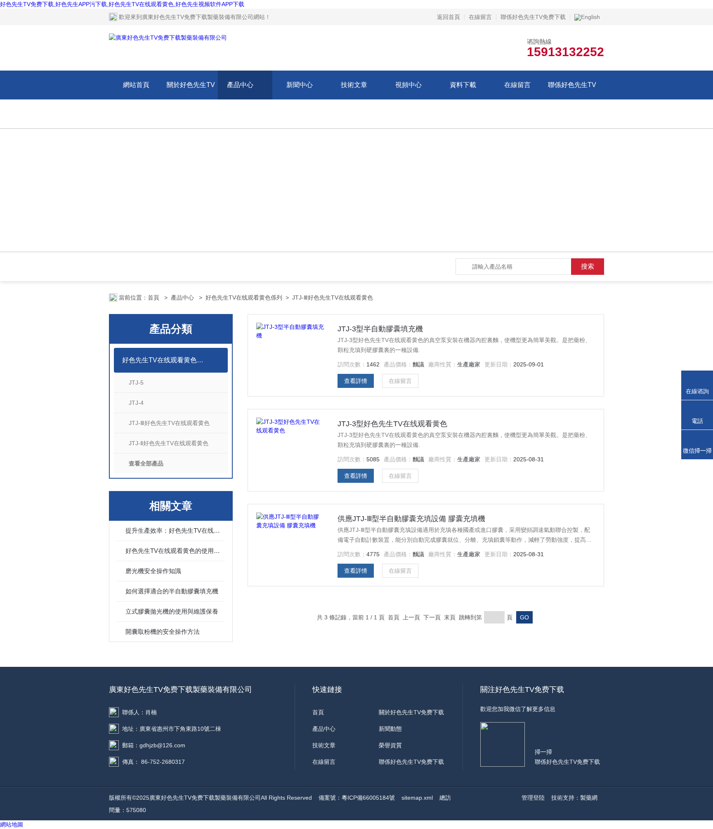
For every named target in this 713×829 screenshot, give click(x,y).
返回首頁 (448, 17)
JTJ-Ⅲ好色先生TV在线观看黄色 (332, 297)
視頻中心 (408, 84)
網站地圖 (11, 824)
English (590, 17)
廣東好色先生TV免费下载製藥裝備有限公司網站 (203, 17)
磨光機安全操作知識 (153, 570)
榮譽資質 (390, 745)
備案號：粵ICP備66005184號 (357, 797)
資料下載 (463, 84)
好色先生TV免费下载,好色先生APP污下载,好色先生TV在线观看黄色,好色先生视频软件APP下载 (122, 4)
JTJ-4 (136, 402)
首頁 (154, 297)
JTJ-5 (136, 382)
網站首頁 (136, 84)
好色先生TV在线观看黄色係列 (243, 297)
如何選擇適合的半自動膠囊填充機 (171, 591)
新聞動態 (390, 728)
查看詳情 (355, 381)
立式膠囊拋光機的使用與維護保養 (171, 611)
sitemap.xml (417, 797)
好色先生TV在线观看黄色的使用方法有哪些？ (174, 550)
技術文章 (354, 84)
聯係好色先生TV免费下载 (533, 17)
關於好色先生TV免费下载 (191, 99)
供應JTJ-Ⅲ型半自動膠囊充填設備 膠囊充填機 (411, 519)
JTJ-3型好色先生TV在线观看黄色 (392, 424)
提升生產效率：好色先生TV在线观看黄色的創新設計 (174, 530)
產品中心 (240, 84)
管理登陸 (533, 797)
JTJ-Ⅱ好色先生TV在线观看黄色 (168, 443)
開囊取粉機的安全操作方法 (162, 631)
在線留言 (480, 17)
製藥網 (588, 797)
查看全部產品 (146, 463)
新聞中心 (299, 84)
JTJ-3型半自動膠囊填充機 (380, 329)
